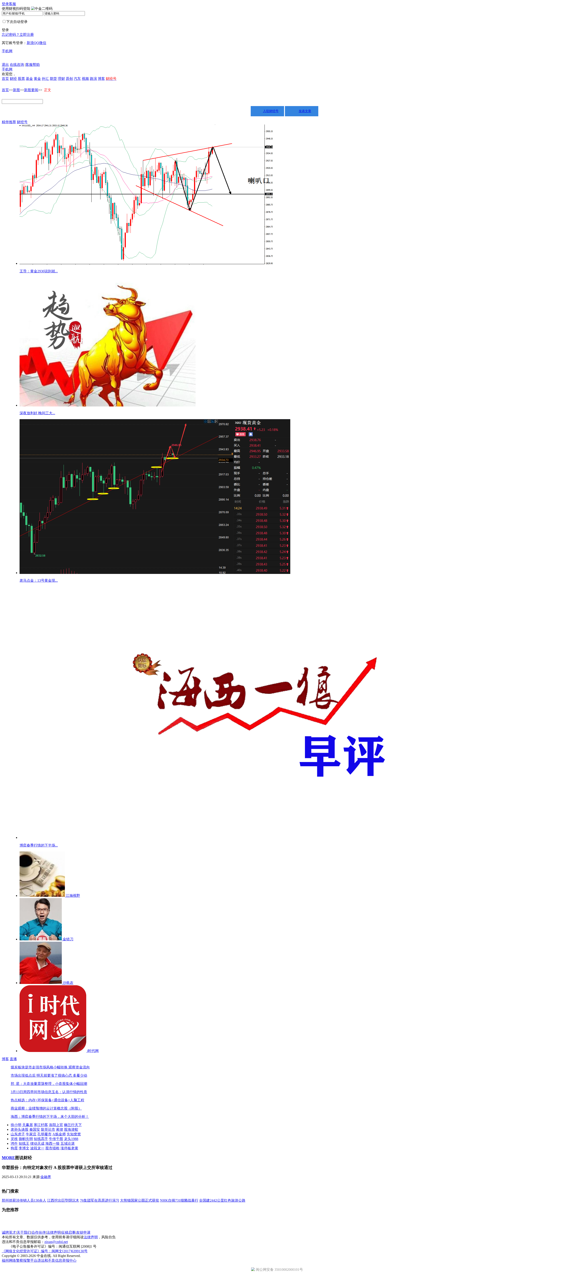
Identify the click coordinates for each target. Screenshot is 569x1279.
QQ (36, 43)
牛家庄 (31, 1134)
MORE (8, 1157)
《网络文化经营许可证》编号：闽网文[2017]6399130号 (45, 1251)
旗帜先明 (26, 1139)
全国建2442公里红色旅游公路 (222, 1200)
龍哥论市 (48, 1129)
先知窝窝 (74, 1134)
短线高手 (41, 1139)
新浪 (30, 43)
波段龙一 (37, 1148)
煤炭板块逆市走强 (25, 1067)
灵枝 (14, 1139)
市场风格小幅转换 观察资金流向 (64, 1067)
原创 (69, 78)
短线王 (24, 1143)
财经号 (22, 122)
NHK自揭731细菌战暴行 (179, 1200)
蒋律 (59, 1129)
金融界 (45, 1177)
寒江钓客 (41, 1125)
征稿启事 (68, 1232)
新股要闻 (31, 90)
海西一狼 (52, 1143)
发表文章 (305, 111)
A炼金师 (59, 1134)
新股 (16, 90)
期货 (53, 78)
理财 (61, 78)
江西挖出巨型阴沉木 (63, 1200)
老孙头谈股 (19, 1129)
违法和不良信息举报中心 (56, 1260)
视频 (85, 78)
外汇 (45, 78)
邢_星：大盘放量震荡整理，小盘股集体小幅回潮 (49, 1084)
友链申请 (83, 1232)
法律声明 (53, 1232)
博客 (101, 78)
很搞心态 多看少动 (72, 1075)
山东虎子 (18, 1134)
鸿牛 (14, 1143)
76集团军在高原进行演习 (99, 1200)
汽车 (77, 78)
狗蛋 (14, 1148)
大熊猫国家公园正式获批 (139, 1200)
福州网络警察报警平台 (19, 1260)
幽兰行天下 (73, 1125)
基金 (29, 78)
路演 (93, 78)
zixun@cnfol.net (56, 1242)
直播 (13, 1059)
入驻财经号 (270, 111)
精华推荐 (9, 122)
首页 (5, 78)
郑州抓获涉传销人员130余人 (24, 1200)
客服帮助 (33, 64)
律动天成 (37, 1143)
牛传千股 (56, 1139)
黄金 (37, 78)
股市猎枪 (52, 1148)
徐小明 (16, 1125)
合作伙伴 (39, 1232)
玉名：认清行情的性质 (69, 1092)
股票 (21, 78)
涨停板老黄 (69, 1148)
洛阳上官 (56, 1125)
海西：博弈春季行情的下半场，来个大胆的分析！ (50, 1116)
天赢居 (27, 1125)
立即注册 (27, 34)
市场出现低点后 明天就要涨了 (34, 1075)
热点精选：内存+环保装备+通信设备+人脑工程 (47, 1100)
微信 (42, 43)
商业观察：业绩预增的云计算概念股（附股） (46, 1108)
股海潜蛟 (71, 1129)
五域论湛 (67, 1143)
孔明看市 (44, 1134)
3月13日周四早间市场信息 (31, 1092)
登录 (5, 4)
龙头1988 (71, 1139)
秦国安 (34, 1129)
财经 (13, 78)
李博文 (24, 1148)
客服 (12, 4)
